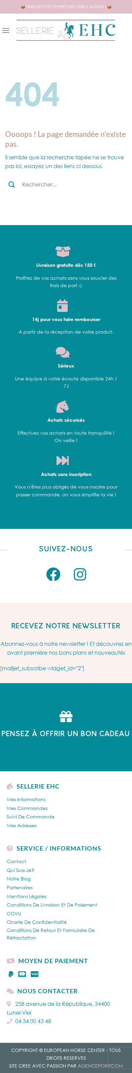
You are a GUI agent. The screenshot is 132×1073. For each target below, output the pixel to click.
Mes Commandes (27, 808)
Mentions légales (26, 896)
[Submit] (11, 184)
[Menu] (6, 30)
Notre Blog (18, 878)
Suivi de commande (30, 816)
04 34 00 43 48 (33, 1021)
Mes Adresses (22, 825)
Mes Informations (26, 799)
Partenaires (19, 887)
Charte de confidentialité (37, 922)
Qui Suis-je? (20, 870)
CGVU (14, 913)
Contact (16, 861)
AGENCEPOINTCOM (100, 1066)
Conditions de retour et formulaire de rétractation (51, 933)
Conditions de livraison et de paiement (52, 905)
